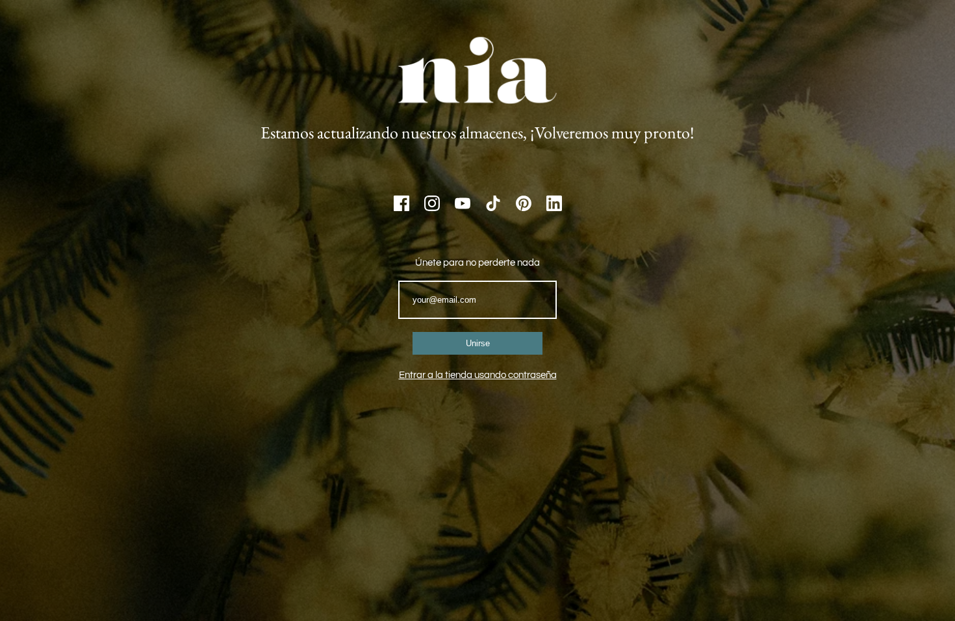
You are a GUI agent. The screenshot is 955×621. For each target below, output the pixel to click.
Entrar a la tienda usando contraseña (478, 375)
